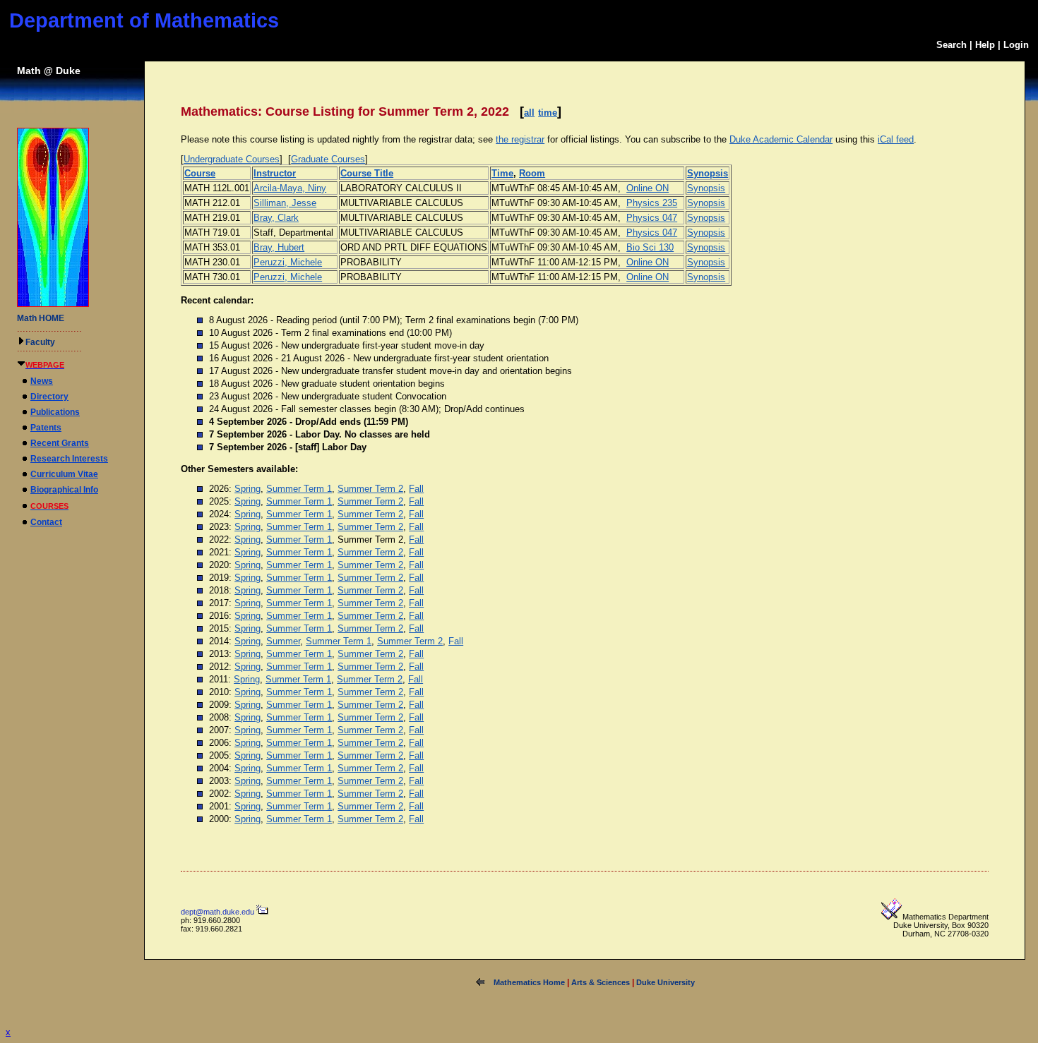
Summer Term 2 (370, 488)
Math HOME (40, 318)
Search (951, 45)
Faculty (40, 342)
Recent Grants (59, 443)
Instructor (274, 173)
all (529, 112)
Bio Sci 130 (650, 247)
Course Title (366, 173)
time (547, 112)
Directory (49, 397)
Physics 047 (651, 217)
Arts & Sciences (600, 982)
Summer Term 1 (299, 488)
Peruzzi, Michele (287, 262)
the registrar (520, 139)
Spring (247, 488)
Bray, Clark (276, 217)
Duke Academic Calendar (781, 139)
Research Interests (69, 459)
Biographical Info (64, 490)
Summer (283, 641)
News (41, 381)
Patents (45, 428)
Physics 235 (651, 203)
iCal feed (896, 139)
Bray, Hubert (278, 247)
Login (1016, 45)
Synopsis (707, 173)
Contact (46, 522)
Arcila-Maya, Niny (289, 188)
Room (532, 173)
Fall (416, 488)
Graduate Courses (328, 159)
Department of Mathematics (144, 20)
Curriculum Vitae (64, 474)
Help (985, 45)
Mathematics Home (529, 982)
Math (29, 70)
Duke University (665, 982)
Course (199, 173)
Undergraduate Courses (232, 159)
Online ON (647, 188)
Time (502, 173)
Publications (55, 412)
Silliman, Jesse (284, 203)
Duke (68, 70)
